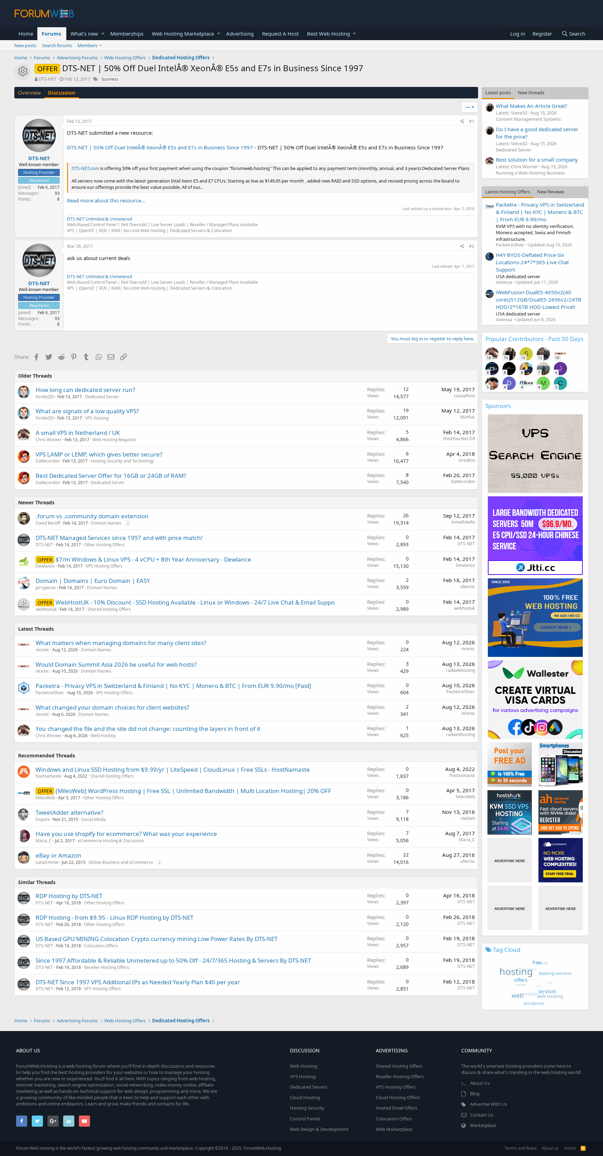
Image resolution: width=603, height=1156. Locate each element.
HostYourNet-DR (459, 439)
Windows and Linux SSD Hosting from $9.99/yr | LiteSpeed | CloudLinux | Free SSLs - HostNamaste (173, 769)
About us (550, 1148)
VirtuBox (467, 460)
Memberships (126, 33)
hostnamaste (48, 776)
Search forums (57, 45)
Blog (474, 1093)
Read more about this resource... (106, 200)
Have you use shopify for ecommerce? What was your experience (126, 834)
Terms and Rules (521, 1148)
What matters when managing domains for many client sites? (121, 643)
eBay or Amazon (58, 855)
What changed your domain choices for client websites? (112, 707)
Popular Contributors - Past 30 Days (534, 339)
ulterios (467, 587)
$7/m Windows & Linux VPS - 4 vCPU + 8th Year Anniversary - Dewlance (153, 559)
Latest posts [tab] (498, 92)
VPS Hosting (97, 418)
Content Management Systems (528, 119)
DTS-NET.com (85, 168)
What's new (84, 33)
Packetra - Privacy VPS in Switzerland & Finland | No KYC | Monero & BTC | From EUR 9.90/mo (540, 212)
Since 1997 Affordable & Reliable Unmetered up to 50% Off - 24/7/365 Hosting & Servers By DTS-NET (173, 960)
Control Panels (305, 1119)
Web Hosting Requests (114, 440)
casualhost (464, 396)
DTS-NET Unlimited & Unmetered (99, 219)
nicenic (42, 650)
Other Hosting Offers (104, 545)
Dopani (43, 819)
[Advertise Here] (509, 860)
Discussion (61, 92)
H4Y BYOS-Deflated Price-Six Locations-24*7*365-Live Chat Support (532, 262)
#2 (471, 246)
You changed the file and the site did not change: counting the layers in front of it (148, 729)
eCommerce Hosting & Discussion (111, 841)
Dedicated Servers (308, 1087)
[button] (102, 33)
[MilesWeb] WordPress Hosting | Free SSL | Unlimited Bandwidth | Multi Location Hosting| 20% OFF (193, 791)
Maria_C (44, 841)
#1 (471, 121)
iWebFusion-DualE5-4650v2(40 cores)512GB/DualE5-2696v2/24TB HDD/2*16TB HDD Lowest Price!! (538, 299)
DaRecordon (48, 461)
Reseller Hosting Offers (106, 967)
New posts (25, 45)
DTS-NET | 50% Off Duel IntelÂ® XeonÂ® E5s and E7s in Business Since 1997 (160, 147)
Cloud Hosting (305, 1097)
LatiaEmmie (47, 862)
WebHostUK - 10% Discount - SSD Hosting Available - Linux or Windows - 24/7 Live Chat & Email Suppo (195, 602)
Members (87, 45)
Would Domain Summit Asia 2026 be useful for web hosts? (116, 664)
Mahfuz (467, 417)
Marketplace (483, 1125)
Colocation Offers (101, 946)
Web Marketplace (394, 1129)
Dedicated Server (102, 397)
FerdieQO (45, 397)
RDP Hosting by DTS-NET (69, 896)
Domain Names (106, 523)
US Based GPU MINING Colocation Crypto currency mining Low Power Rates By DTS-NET (156, 939)
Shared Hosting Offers (109, 609)
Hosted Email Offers (396, 1108)
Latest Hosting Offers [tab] (507, 191)
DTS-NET (48, 79)
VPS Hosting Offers (104, 566)
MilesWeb (45, 798)
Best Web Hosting (328, 33)
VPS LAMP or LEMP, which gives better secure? (99, 454)
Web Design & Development (319, 1129)
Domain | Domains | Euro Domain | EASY (93, 581)
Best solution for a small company (537, 159)
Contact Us (481, 1115)
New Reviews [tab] (550, 191)
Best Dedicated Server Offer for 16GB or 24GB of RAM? (111, 476)
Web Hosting (103, 736)
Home (25, 33)
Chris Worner (48, 440)
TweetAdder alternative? (69, 812)
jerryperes (46, 588)
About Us (480, 1083)
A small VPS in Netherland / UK (78, 433)
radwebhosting (460, 670)
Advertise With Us (488, 1104)
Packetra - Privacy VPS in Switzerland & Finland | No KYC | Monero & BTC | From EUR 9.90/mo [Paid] (173, 686)
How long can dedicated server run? (85, 390)
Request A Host (280, 33)
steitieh (468, 818)
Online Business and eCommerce (121, 862)
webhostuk (46, 609)
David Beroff (48, 523)
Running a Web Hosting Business (530, 173)
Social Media (93, 819)
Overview (29, 92)
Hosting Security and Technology (122, 461)
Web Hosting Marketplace (183, 33)
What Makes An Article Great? (531, 105)
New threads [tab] (531, 92)
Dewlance (45, 566)
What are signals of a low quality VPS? (87, 411)
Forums (51, 33)
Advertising (240, 33)
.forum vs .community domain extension (92, 516)
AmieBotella (463, 522)
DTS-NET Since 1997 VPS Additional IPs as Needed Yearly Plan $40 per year (138, 982)
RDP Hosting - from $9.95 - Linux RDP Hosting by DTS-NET (114, 917)
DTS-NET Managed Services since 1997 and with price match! (119, 538)
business (110, 79)
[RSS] (583, 1148)
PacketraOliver (50, 693)
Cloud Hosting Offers (398, 1097)
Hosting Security (307, 1108)
